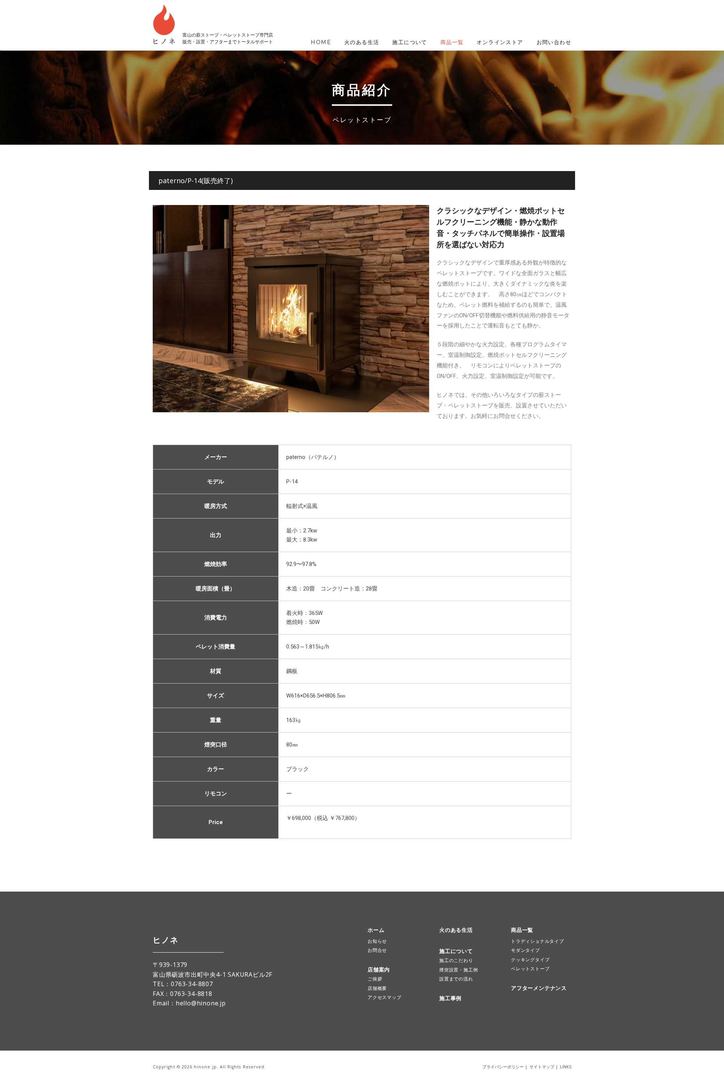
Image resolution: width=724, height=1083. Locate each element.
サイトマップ (541, 1066)
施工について (409, 42)
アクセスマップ (385, 997)
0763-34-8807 (192, 984)
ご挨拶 (375, 979)
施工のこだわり (456, 960)
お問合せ (377, 950)
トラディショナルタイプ (537, 941)
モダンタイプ (525, 950)
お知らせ (377, 941)
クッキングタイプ (530, 959)
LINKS (565, 1066)
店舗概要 (377, 988)
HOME (321, 42)
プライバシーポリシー (503, 1066)
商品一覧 (452, 42)
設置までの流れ (456, 979)
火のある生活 (361, 42)
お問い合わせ (554, 42)
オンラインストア (500, 42)
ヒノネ (165, 940)
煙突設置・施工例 (458, 970)
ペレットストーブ (530, 968)
